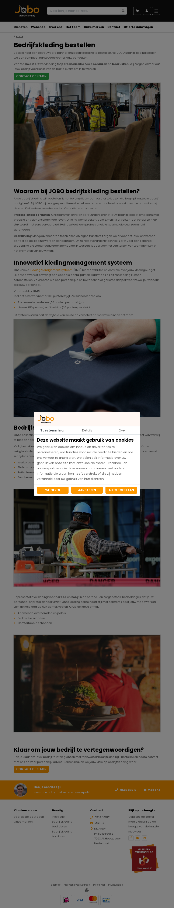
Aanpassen (87, 490)
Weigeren (52, 490)
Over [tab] (122, 430)
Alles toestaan (121, 490)
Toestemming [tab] (51, 430)
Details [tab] (87, 430)
